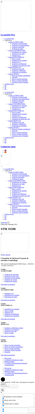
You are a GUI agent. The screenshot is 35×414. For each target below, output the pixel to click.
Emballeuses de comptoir (19, 52)
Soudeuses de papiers (10, 281)
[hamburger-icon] (1, 166)
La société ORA (9, 38)
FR (5, 89)
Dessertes (15, 77)
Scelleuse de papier (17, 49)
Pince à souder (16, 59)
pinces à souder (9, 311)
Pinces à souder (9, 333)
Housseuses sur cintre (18, 54)
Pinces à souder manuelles (19, 79)
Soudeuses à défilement (19, 70)
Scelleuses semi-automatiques (20, 45)
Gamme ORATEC (13, 74)
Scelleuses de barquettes (11, 274)
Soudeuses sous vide (18, 69)
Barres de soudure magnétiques (21, 75)
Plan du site (7, 358)
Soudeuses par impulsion (19, 72)
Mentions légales (9, 361)
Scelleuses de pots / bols (11, 276)
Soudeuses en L (9, 293)
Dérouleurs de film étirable (12, 278)
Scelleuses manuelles (18, 47)
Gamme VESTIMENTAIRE (16, 50)
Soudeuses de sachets (10, 279)
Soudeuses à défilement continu (13, 328)
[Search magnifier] (2, 390)
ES (5, 87)
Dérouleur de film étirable (19, 43)
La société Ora (8, 34)
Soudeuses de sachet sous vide (21, 65)
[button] (3, 379)
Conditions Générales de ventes (13, 360)
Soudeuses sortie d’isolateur (20, 82)
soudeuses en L (9, 312)
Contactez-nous (9, 84)
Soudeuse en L (16, 55)
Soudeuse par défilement (19, 64)
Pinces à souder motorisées (20, 80)
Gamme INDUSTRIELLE (16, 57)
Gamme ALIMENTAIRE (15, 42)
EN (5, 85)
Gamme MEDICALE (14, 67)
